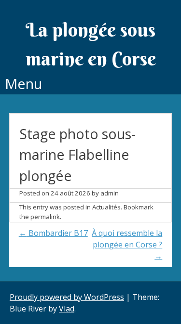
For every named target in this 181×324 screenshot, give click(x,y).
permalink (45, 216)
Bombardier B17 (53, 233)
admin (109, 193)
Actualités (106, 207)
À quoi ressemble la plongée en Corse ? (127, 244)
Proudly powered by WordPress (67, 297)
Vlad (66, 308)
